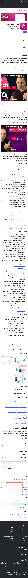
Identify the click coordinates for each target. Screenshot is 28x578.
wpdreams (13, 28)
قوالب (12, 527)
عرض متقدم (24, 472)
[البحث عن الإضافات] (13, 10)
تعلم (26, 536)
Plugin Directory (23, 5)
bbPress (25, 552)
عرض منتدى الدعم (22, 507)
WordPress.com (22, 547)
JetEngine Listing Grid (19, 270)
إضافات (11, 529)
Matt (25, 549)
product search (8, 465)
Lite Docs (19, 122)
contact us (13, 228)
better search (9, 463)
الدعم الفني (24, 538)
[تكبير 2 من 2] (11, 357)
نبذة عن (25, 525)
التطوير (23, 47)
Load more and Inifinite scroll (18, 289)
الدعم (24, 50)
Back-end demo (21, 234)
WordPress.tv (23, 543)
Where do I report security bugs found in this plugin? (20, 422)
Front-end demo (12, 234)
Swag (11, 543)
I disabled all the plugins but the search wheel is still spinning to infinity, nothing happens (19, 417)
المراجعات (23, 40)
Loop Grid (20, 268)
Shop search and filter (19, 266)
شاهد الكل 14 (4, 460)
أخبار (26, 527)
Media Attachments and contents (16, 246)
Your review (24, 494)
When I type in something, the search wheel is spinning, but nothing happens (17, 411)
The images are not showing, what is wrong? (16, 407)
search (3, 465)
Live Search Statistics (19, 190)
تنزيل (25, 32)
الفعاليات (11, 538)
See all (2, 494)
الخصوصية (24, 532)
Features (13, 122)
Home (9, 122)
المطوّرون (24, 540)
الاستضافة (24, 529)
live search (4, 463)
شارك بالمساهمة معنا (8, 536)
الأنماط (11, 532)
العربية (22, 560)
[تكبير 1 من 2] (25, 357)
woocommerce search (6, 468)
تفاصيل (23, 37)
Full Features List (21, 311)
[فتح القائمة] (2, 2)
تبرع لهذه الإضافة (23, 517)
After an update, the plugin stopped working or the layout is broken (18, 402)
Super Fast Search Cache (14, 192)
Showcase (10, 525)
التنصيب (23, 43)
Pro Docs (24, 122)
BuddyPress (24, 554)
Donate (10, 540)
